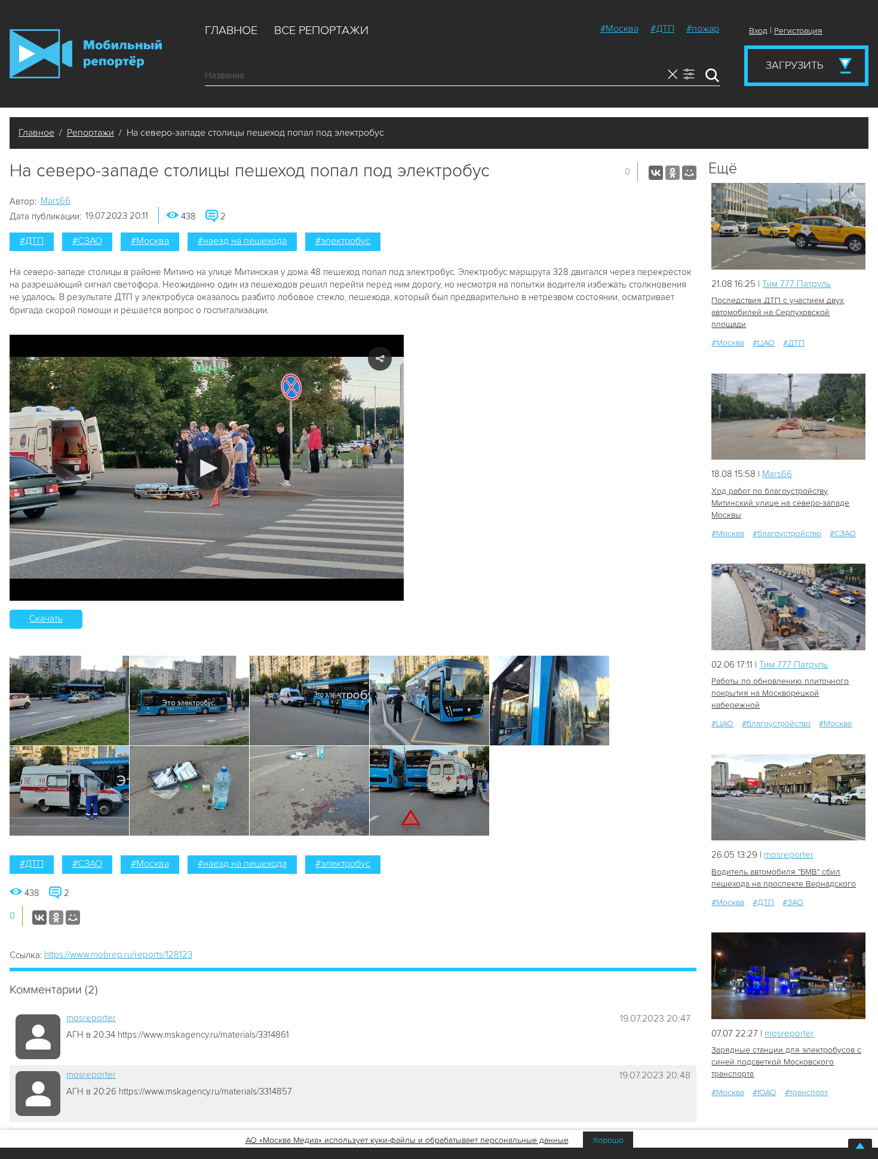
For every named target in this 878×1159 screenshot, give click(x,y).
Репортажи (90, 133)
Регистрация (798, 31)
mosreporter (91, 1018)
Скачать (46, 618)
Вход (758, 31)
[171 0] (788, 607)
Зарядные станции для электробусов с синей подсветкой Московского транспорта (786, 1062)
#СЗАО (87, 241)
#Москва (619, 29)
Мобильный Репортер (86, 53)
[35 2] (788, 226)
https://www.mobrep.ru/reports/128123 (118, 954)
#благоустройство (787, 533)
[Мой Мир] (689, 173)
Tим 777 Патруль (796, 284)
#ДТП (662, 29)
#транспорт (806, 1092)
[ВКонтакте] (656, 173)
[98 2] (788, 975)
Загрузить (794, 65)
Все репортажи (321, 30)
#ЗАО (792, 902)
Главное (231, 30)
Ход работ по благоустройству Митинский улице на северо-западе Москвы (780, 503)
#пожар (702, 29)
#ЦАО (764, 343)
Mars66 (55, 200)
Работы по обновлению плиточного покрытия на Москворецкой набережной (780, 693)
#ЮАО (764, 1092)
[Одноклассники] (672, 173)
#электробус (342, 241)
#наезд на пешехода (242, 241)
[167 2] (788, 797)
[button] (207, 467)
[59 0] (788, 417)
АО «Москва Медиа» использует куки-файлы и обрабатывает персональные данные (407, 1140)
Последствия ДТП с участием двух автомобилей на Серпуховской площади (777, 312)
